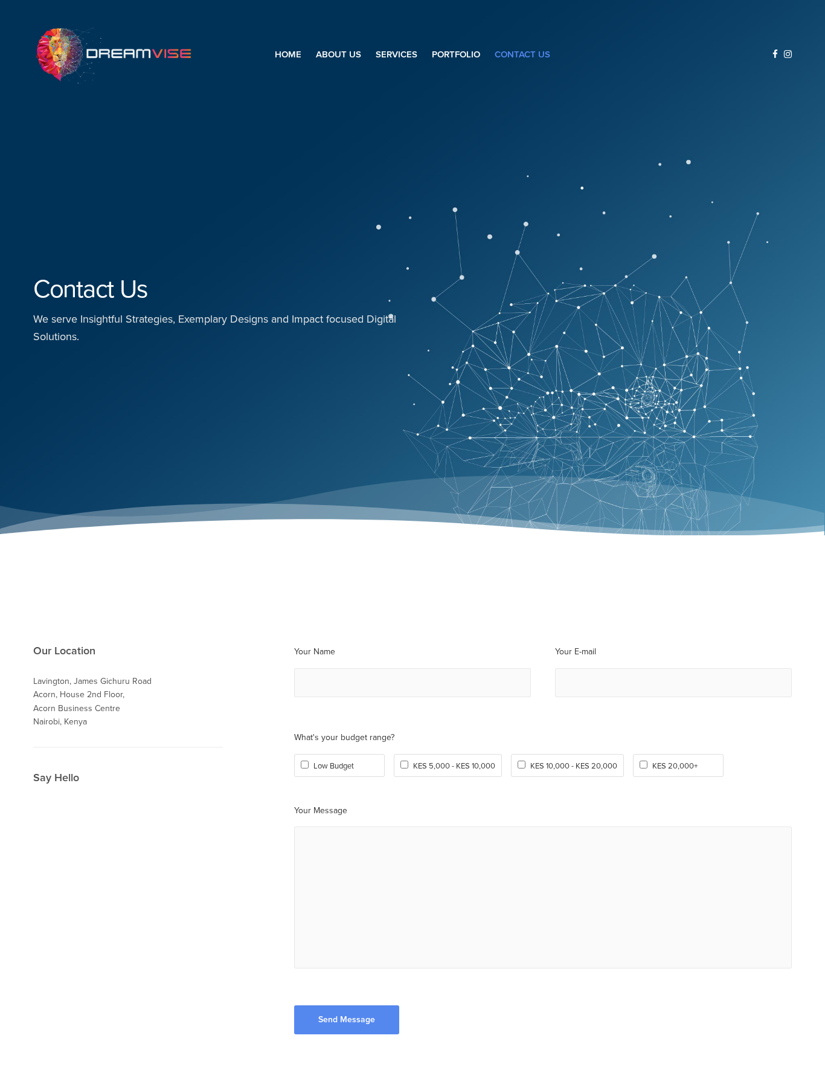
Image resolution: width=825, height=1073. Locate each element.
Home (288, 53)
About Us (338, 53)
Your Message (320, 810)
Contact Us (522, 53)
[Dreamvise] (113, 54)
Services (396, 53)
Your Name (314, 651)
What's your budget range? (344, 737)
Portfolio (456, 53)
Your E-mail (575, 651)
